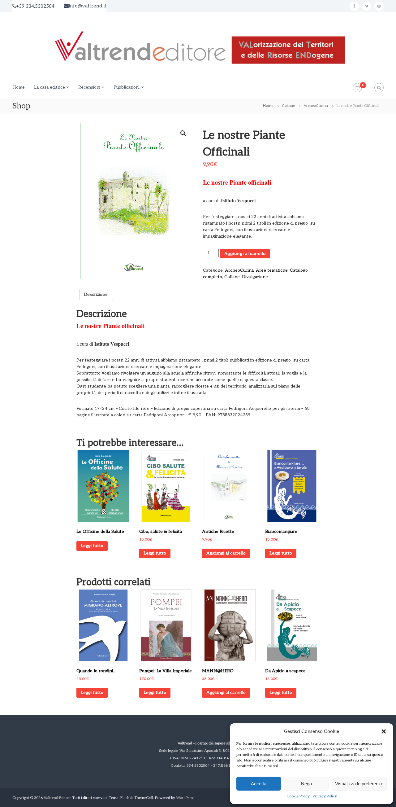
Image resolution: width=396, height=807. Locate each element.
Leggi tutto (92, 545)
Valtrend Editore (57, 798)
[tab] (95, 294)
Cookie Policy (298, 796)
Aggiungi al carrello (245, 253)
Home (18, 87)
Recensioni (89, 87)
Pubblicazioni (127, 87)
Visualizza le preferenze (359, 783)
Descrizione (96, 294)
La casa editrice (49, 87)
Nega (306, 783)
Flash (124, 798)
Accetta (258, 783)
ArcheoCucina (315, 105)
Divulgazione (255, 276)
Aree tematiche (272, 270)
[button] (384, 731)
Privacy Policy (325, 796)
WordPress (185, 798)
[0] (357, 87)
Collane (288, 105)
